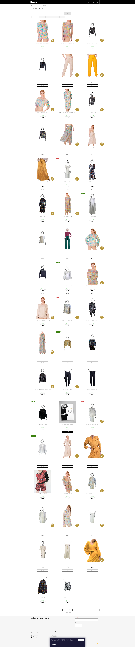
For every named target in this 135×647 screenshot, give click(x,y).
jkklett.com (52, 634)
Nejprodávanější (55, 16)
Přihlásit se (78, 625)
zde (56, 641)
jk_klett (34, 636)
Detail (42, 50)
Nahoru (34, 609)
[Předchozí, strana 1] (96, 610)
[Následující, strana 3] (101, 610)
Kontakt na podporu (54, 632)
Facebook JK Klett (36, 635)
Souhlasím (80, 640)
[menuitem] (45, 2)
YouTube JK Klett (35, 637)
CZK (84, 2)
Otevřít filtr (67, 13)
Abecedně (62, 16)
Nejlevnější (42, 16)
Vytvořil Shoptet (101, 643)
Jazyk (102, 2)
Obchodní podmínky (54, 636)
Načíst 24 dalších (67, 609)
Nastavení (54, 644)
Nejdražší (48, 16)
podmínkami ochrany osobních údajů (87, 622)
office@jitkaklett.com (36, 632)
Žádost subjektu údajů (54, 635)
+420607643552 (35, 634)
